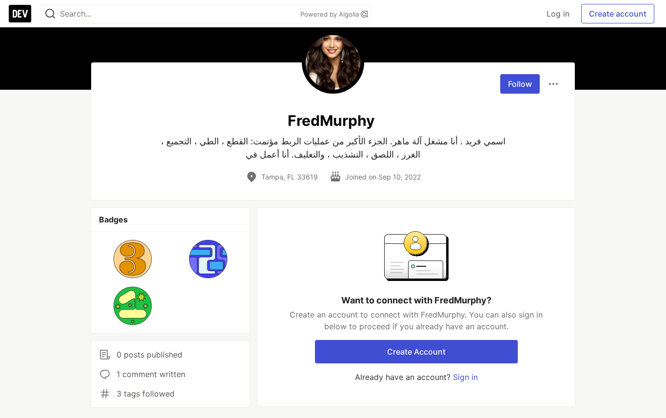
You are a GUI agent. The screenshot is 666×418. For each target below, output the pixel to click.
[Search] (50, 14)
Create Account (416, 352)
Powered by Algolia (330, 14)
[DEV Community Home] (20, 13)
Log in (558, 14)
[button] (133, 259)
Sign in (465, 377)
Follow (520, 84)
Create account (617, 14)
